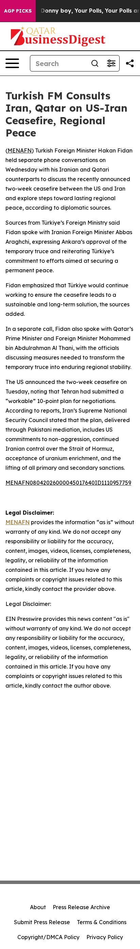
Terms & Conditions (101, 922)
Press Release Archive (81, 907)
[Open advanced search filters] (111, 63)
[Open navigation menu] (12, 63)
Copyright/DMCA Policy (48, 937)
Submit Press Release (42, 922)
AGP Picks (18, 11)
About (38, 907)
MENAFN (19, 150)
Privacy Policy (104, 937)
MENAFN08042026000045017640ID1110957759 (68, 482)
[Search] (95, 63)
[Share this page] (130, 63)
